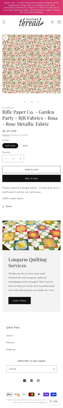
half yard (10, 145)
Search (9, 335)
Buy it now (31, 178)
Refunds (10, 342)
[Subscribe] (53, 369)
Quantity (6, 152)
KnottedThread (17, 400)
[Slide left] (24, 102)
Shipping (5, 135)
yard (25, 145)
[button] (3, 22)
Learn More (19, 300)
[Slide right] (38, 102)
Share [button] (9, 206)
